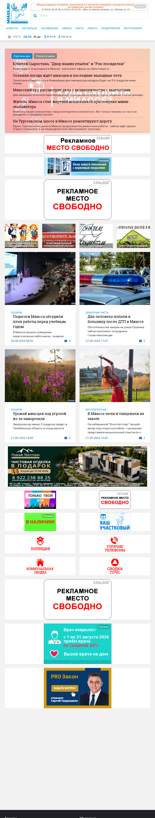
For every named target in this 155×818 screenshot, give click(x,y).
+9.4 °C (17, 36)
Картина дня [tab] (22, 56)
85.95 (50, 36)
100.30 (65, 36)
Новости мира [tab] (45, 56)
